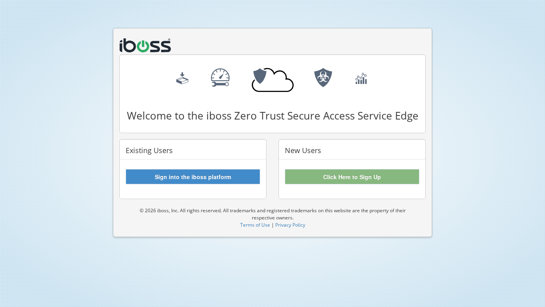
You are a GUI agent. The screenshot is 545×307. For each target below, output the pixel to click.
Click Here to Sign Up (352, 177)
